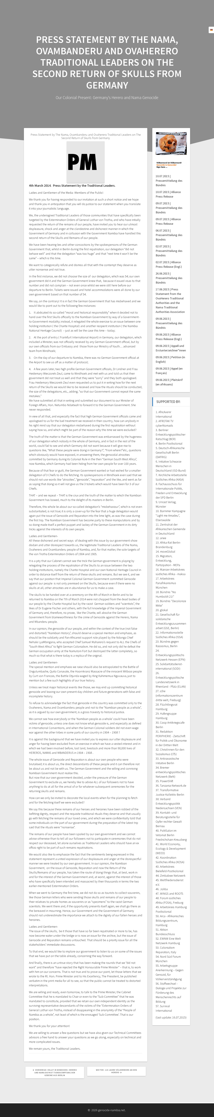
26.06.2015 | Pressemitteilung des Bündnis (169, 278)
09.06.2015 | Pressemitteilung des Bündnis (169, 323)
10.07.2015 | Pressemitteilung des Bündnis (169, 180)
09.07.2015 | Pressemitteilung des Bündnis (169, 207)
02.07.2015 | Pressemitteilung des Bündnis (169, 250)
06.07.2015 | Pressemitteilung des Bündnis (169, 235)
